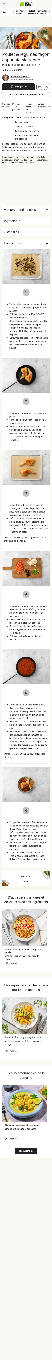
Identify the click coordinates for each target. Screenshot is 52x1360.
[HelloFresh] (26, 4)
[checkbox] (3, 70)
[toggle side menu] (4, 4)
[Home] (4, 12)
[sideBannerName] (26, 184)
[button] (26, 221)
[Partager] (47, 87)
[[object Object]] (39, 87)
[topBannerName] (26, 21)
